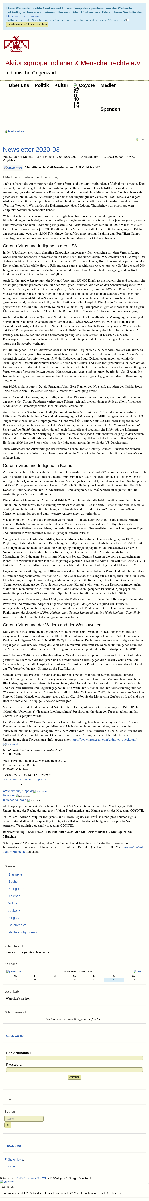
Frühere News (14, 1159)
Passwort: (14, 1064)
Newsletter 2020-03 (31, 149)
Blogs (12, 918)
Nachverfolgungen (22, 932)
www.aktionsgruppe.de (18, 790)
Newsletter (13, 1145)
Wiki (11, 903)
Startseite (15, 874)
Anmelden (74, 1077)
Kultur (61, 85)
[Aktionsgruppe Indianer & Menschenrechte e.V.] (15, 44)
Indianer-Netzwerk (15, 799)
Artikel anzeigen (15, 131)
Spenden (110, 109)
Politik (42, 85)
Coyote (87, 85)
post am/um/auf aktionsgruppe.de (25, 779)
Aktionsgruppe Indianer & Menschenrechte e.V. (73, 63)
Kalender (14, 896)
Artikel (13, 910)
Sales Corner (15, 1035)
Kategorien (16, 889)
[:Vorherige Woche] (14, 972)
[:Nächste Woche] (138, 972)
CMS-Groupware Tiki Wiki (32, 1178)
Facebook (9, 795)
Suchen (13, 881)
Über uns (19, 85)
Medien (108, 85)
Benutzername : (18, 1053)
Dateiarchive (17, 925)
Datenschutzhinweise (22, 16)
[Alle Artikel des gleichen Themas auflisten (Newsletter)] (13, 168)
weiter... (12, 1166)
